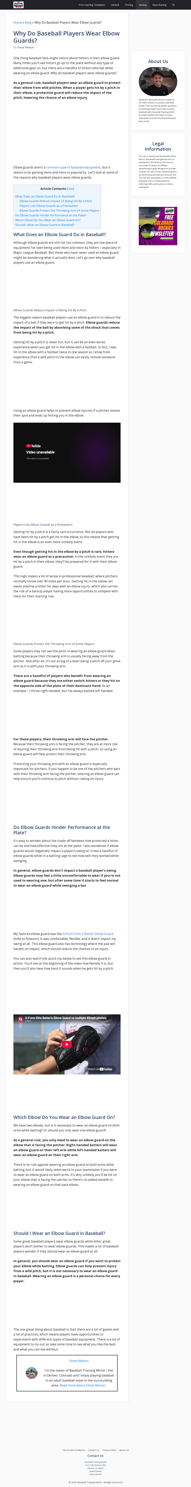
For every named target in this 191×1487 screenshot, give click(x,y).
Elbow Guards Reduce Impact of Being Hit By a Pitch (56, 201)
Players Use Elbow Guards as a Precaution (49, 206)
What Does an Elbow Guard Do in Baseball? (45, 196)
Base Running (159, 4)
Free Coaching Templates (92, 4)
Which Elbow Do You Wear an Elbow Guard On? (47, 220)
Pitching (129, 4)
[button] (173, 5)
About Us (124, 1449)
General (115, 4)
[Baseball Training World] (18, 5)
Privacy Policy (109, 1449)
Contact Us (93, 1449)
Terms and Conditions (73, 1449)
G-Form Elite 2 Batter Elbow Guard (88, 934)
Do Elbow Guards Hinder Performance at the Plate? (50, 215)
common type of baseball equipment (73, 167)
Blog (28, 22)
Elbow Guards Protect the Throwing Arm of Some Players (59, 210)
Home (17, 22)
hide (70, 189)
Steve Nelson (78, 1361)
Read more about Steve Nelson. (83, 1385)
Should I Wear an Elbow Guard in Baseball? (44, 225)
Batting (143, 4)
